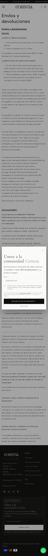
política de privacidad (25, 293)
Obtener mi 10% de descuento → (24, 301)
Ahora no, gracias (24, 306)
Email (6, 276)
